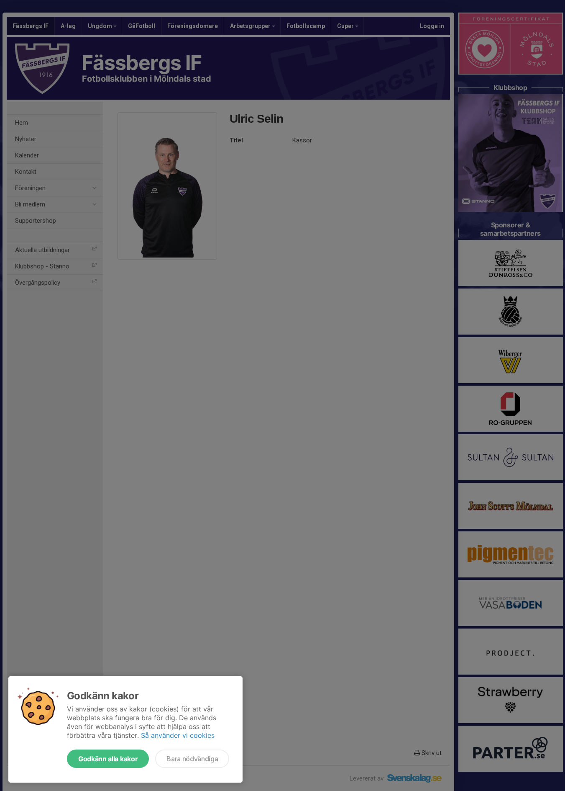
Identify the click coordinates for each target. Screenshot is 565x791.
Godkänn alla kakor (108, 759)
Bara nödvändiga (192, 759)
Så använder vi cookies (178, 735)
